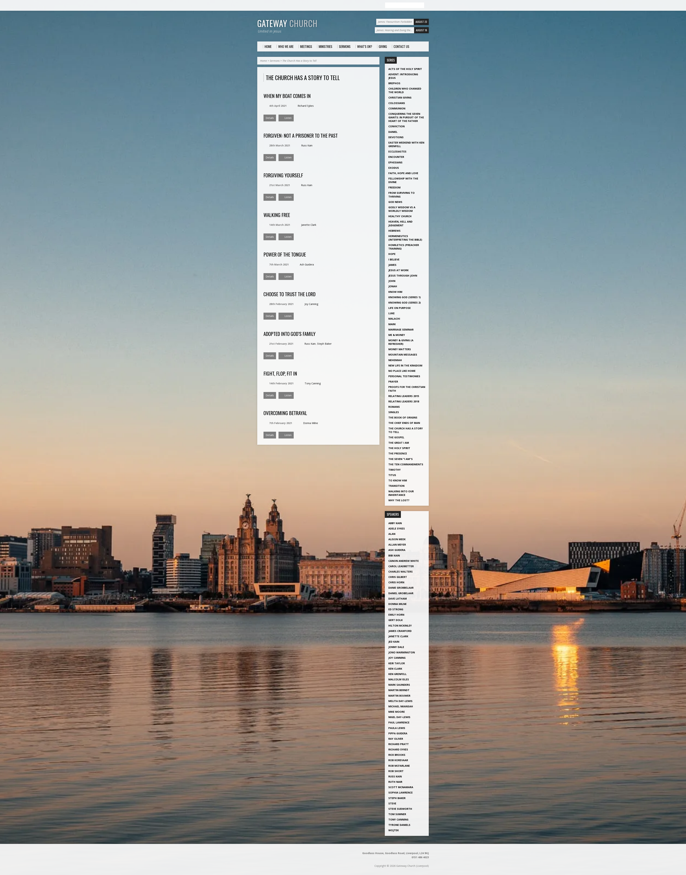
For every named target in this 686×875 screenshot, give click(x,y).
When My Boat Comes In (287, 95)
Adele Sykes (396, 528)
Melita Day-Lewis (400, 701)
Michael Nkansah (400, 706)
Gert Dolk (395, 620)
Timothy (394, 469)
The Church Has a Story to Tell (299, 60)
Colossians (396, 103)
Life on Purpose (399, 308)
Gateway (287, 23)
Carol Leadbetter (401, 566)
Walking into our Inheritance (401, 493)
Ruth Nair (395, 781)
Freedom (394, 187)
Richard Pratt (398, 744)
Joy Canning (311, 304)
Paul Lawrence (398, 722)
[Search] (427, 5)
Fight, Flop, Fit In (280, 373)
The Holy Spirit (399, 448)
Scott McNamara (400, 787)
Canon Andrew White (403, 561)
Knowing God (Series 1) (404, 297)
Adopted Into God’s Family (289, 333)
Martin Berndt (398, 690)
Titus (392, 475)
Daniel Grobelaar (400, 593)
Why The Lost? (398, 500)
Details (270, 118)
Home (263, 60)
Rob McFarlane (399, 765)
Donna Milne (310, 423)
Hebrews (394, 230)
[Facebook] (258, 6)
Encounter (396, 157)
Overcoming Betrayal (285, 412)
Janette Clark (308, 224)
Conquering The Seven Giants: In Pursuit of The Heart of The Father (406, 117)
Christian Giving (399, 97)
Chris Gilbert (397, 577)
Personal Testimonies (404, 376)
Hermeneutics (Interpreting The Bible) (405, 237)
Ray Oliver (395, 738)
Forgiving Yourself (283, 175)
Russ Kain (306, 145)
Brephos (394, 83)
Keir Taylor (396, 663)
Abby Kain (395, 523)
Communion (396, 108)
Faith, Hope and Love (403, 173)
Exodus (393, 167)
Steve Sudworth (400, 808)
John (391, 281)
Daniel (392, 132)
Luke (391, 313)
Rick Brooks (396, 754)
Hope (392, 254)
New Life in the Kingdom (405, 365)
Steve (392, 803)
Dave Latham (397, 598)
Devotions (396, 137)
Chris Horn (396, 582)
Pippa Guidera (397, 733)
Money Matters (399, 349)
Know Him (395, 292)
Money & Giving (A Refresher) (400, 342)
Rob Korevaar (398, 760)
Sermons (275, 60)
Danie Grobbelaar (401, 587)
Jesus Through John (402, 275)
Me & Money (396, 335)
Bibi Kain (394, 555)
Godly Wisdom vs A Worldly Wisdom (401, 209)
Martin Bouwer (399, 695)
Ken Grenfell (397, 674)
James (392, 265)
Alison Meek (397, 539)
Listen (288, 118)
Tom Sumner (397, 814)
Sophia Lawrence (400, 792)
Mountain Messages (402, 354)
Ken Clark (395, 668)
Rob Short (396, 771)
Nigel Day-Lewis (399, 717)
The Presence (397, 453)
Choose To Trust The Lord (289, 294)
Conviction (396, 126)
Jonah (392, 286)
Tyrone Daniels (399, 825)
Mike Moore (396, 711)
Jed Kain (393, 641)
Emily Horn (396, 614)
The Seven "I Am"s (400, 459)
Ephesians (395, 162)
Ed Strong (395, 609)
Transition (396, 485)
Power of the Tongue (285, 254)
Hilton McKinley (400, 625)
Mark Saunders (399, 684)
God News (395, 202)
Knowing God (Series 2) (404, 302)
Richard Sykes (306, 105)
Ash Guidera (307, 264)
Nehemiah (395, 360)
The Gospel (396, 437)
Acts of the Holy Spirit (405, 69)
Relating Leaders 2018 (403, 401)
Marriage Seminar (401, 329)
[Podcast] (263, 6)
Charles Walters (400, 571)
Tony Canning (313, 383)
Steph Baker (324, 343)
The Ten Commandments (405, 464)
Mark (392, 324)
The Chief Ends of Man (404, 423)
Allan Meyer (397, 544)
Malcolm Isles (398, 679)
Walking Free (277, 214)
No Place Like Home (402, 371)
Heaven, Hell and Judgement (400, 223)
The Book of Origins (402, 417)
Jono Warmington (401, 652)
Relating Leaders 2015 (403, 396)
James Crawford (400, 631)
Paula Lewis (396, 728)
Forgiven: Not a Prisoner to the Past (301, 135)
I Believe (393, 259)
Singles (393, 412)
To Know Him (397, 480)
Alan (391, 534)
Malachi (394, 318)
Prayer (393, 381)
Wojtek (393, 830)
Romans (394, 406)
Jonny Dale (396, 647)
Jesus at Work (398, 270)
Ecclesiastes (397, 151)
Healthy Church (400, 216)
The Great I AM (398, 442)
